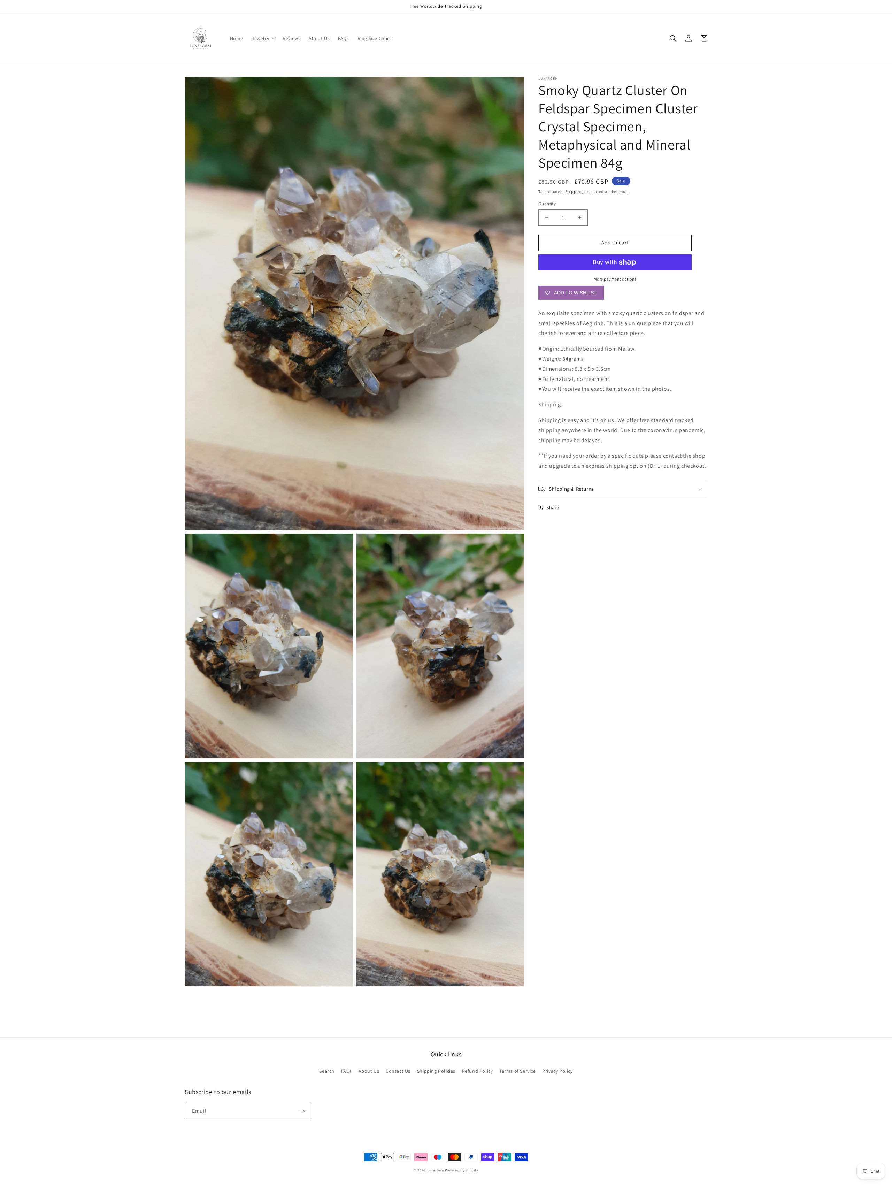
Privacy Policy (557, 1071)
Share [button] (552, 507)
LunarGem (435, 1170)
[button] (262, 38)
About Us (369, 1071)
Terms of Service (517, 1071)
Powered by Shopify (461, 1170)
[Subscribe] (302, 1111)
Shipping (574, 191)
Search (326, 1071)
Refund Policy (477, 1071)
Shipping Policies (436, 1071)
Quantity (547, 204)
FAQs (346, 1071)
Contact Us (398, 1071)
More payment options (615, 279)
